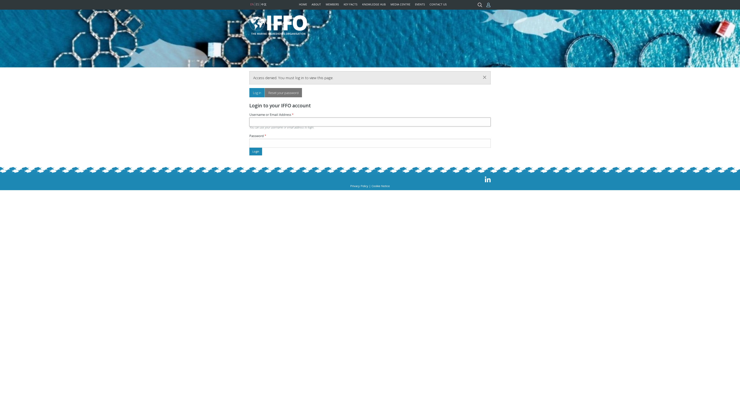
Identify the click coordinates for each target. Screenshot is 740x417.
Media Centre (400, 4)
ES (257, 4)
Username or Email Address (270, 114)
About (316, 4)
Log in (257, 93)
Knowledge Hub (374, 4)
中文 (264, 4)
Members (332, 4)
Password (256, 136)
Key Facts (350, 4)
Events (420, 4)
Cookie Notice (381, 186)
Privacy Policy (359, 186)
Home (303, 4)
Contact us (438, 4)
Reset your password (283, 93)
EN (252, 4)
